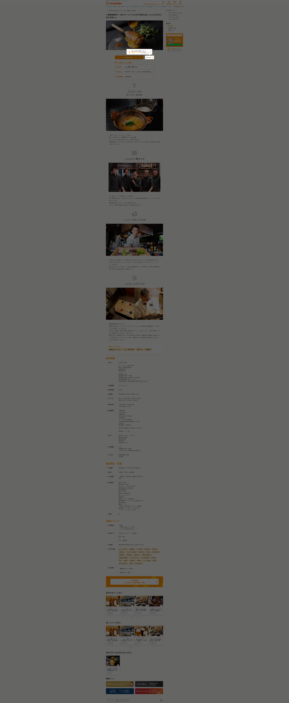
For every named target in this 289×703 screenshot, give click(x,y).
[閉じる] (150, 51)
